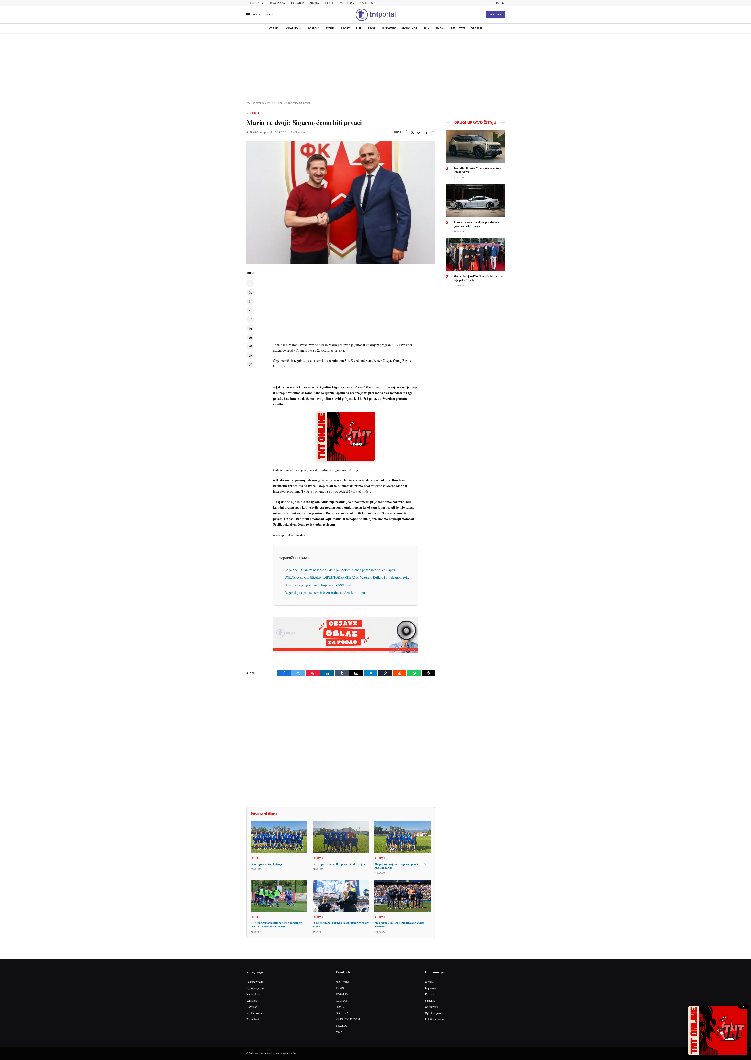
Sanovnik (388, 28)
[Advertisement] (375, 67)
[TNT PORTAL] (375, 14)
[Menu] (248, 14)
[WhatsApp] (250, 355)
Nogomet (252, 113)
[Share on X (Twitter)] (412, 132)
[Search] (503, 3)
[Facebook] (250, 283)
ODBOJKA (342, 1013)
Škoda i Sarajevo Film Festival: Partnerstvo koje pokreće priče (478, 278)
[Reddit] (250, 337)
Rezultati (458, 28)
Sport (345, 28)
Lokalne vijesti (256, 3)
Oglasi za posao (277, 3)
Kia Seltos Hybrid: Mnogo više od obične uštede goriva (477, 170)
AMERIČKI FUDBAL (348, 1019)
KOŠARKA (342, 994)
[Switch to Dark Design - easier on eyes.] (497, 3)
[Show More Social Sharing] (432, 132)
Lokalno (291, 28)
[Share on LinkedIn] (425, 132)
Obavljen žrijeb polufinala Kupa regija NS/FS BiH (319, 585)
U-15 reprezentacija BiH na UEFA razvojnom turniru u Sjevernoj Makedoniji (276, 924)
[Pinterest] (250, 301)
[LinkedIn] (250, 328)
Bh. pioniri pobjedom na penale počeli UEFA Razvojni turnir (400, 866)
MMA (339, 1032)
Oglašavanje (431, 1007)
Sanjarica (314, 3)
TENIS (340, 988)
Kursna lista (297, 3)
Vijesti (273, 28)
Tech (371, 28)
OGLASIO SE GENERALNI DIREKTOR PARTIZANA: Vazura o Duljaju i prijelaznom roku (347, 577)
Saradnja (430, 1000)
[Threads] (250, 364)
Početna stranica (255, 103)
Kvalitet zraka (346, 3)
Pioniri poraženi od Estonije (266, 864)
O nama (429, 982)
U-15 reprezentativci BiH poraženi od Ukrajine (339, 864)
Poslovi (313, 28)
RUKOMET (342, 1000)
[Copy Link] (419, 132)
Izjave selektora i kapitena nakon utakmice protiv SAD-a (341, 924)
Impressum (431, 988)
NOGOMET (342, 982)
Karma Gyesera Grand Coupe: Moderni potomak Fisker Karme (476, 224)
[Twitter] (250, 292)
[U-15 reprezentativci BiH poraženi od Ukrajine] (341, 837)
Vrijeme (476, 28)
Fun (426, 28)
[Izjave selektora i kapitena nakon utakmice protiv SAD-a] (341, 896)
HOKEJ (340, 1007)
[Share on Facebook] (406, 132)
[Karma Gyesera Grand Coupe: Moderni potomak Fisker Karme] (475, 200)
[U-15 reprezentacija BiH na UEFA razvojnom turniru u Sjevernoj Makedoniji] (279, 896)
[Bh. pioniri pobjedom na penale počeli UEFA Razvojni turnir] (402, 837)
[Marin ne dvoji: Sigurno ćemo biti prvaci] (340, 202)
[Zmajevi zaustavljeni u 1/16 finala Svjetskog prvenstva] (402, 896)
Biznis (330, 28)
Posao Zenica (366, 3)
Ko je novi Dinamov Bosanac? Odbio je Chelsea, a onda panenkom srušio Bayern (340, 569)
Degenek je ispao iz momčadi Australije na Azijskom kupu (325, 592)
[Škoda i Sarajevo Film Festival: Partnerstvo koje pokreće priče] (475, 254)
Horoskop (329, 3)
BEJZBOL (342, 1025)
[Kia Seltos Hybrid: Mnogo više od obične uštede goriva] (475, 146)
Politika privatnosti (435, 1019)
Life (359, 28)
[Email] (250, 310)
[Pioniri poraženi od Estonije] (279, 837)
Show (440, 28)
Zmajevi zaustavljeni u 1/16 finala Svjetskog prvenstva (399, 924)
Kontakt (495, 14)
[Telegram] (250, 346)
